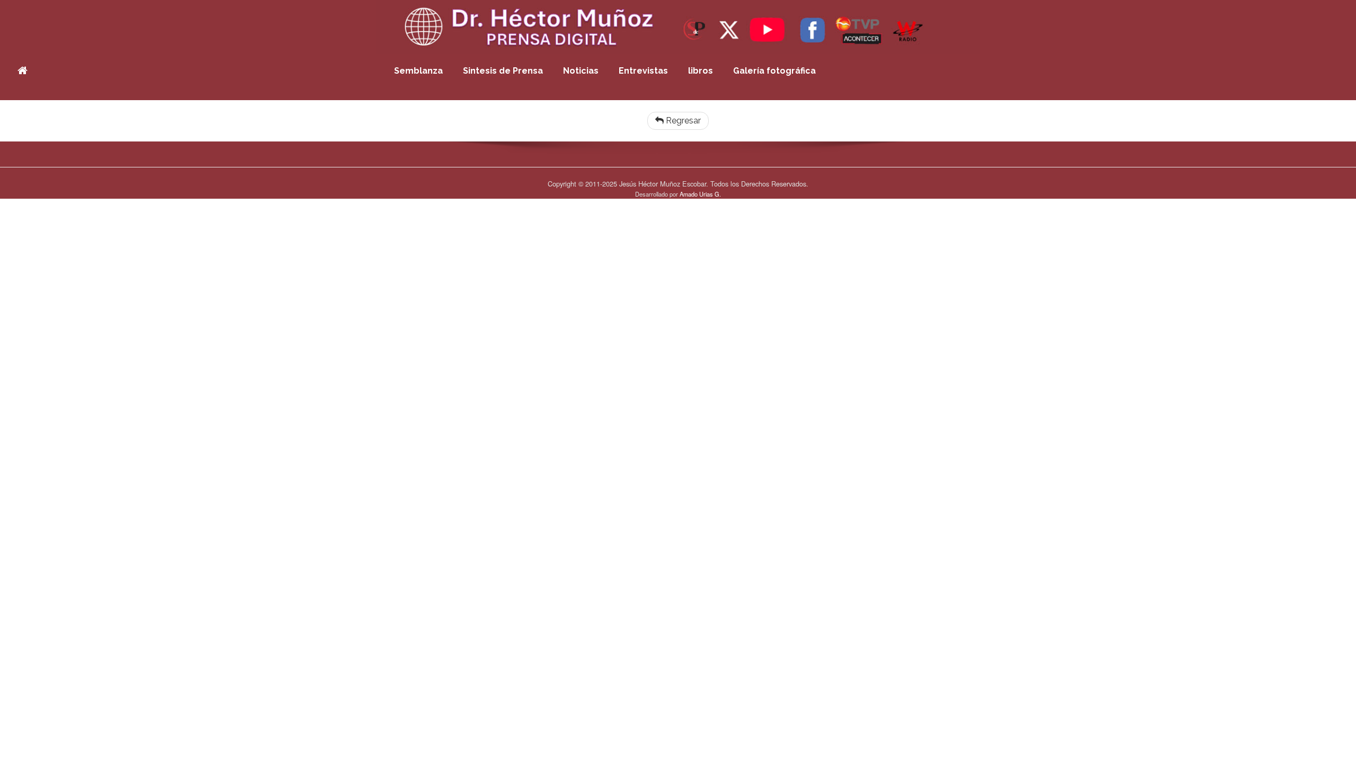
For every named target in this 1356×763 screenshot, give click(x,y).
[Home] (23, 71)
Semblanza (418, 71)
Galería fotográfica (774, 71)
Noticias (581, 71)
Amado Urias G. (700, 194)
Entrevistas (643, 71)
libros (700, 71)
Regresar (682, 121)
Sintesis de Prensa (503, 71)
